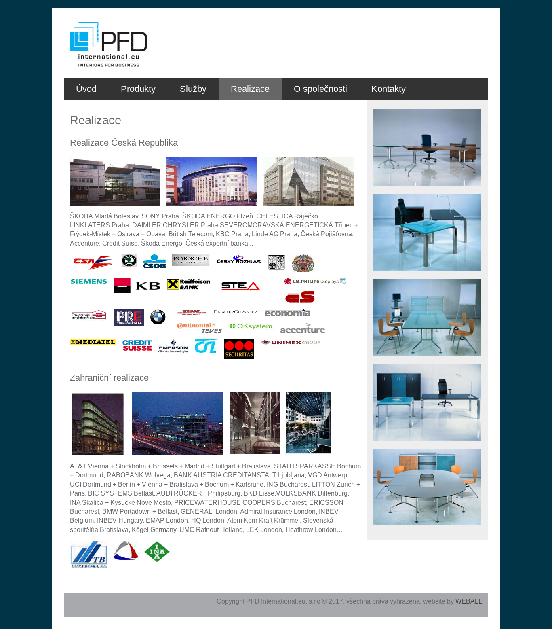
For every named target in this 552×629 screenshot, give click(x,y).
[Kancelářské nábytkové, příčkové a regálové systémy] (427, 191)
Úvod (86, 89)
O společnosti (320, 89)
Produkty (138, 89)
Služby (193, 89)
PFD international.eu (89, 23)
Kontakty (388, 89)
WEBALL (468, 601)
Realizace (250, 89)
